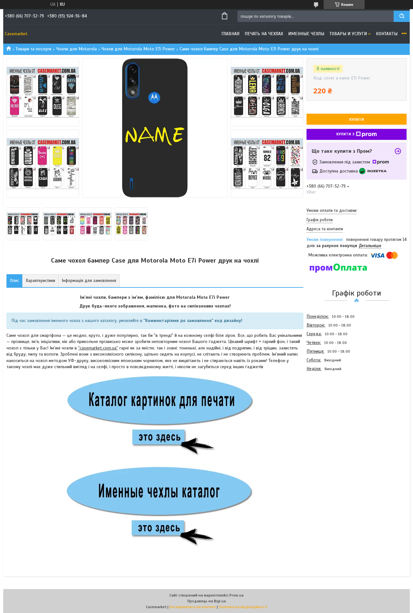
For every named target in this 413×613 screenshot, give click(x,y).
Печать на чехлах (264, 33)
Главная (230, 33)
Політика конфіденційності (243, 607)
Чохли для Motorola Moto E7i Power (138, 49)
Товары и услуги (348, 33)
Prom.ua (236, 595)
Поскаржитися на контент (192, 607)
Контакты (387, 33)
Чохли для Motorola (76, 49)
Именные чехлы (306, 33)
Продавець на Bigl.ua (206, 601)
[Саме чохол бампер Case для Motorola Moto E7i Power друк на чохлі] (329, 408)
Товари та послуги (33, 49)
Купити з (345, 134)
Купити (356, 119)
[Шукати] (402, 16)
